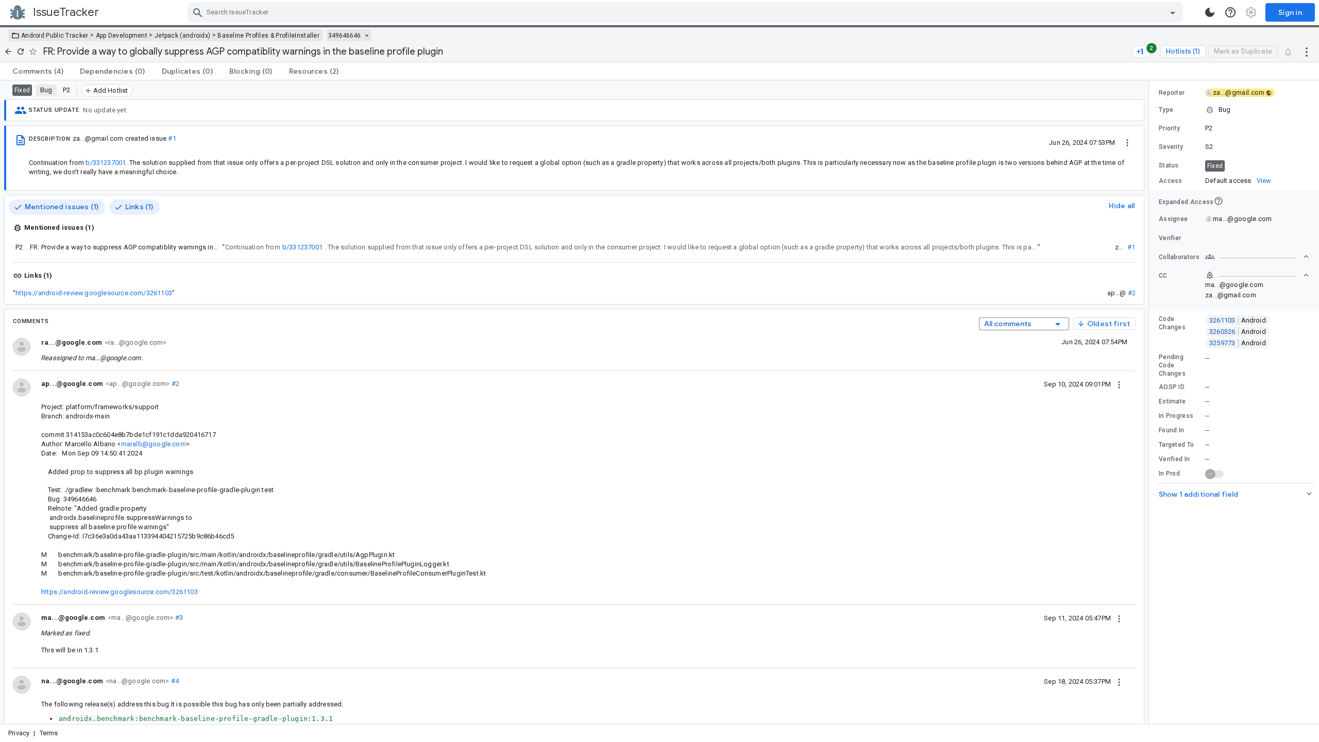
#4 (174, 681)
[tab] (38, 71)
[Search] (198, 12)
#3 (178, 617)
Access (1170, 180)
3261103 (1237, 320)
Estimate (1172, 401)
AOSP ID (1172, 387)
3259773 (1237, 343)
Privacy (18, 733)
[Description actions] (1127, 142)
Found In (1171, 430)
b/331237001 (106, 162)
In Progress (1176, 415)
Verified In (1174, 459)
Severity (1171, 146)
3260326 (1237, 331)
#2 (1132, 293)
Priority (1169, 128)
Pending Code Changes (1172, 365)
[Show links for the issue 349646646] (366, 35)
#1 (172, 138)
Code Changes (1172, 323)
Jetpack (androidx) (182, 35)
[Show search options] (1172, 12)
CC (1163, 275)
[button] (1234, 110)
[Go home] (8, 51)
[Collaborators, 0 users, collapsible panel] (1257, 256)
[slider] (1150, 402)
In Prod (1169, 473)
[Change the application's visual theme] (1209, 12)
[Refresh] (20, 51)
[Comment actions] (1119, 384)
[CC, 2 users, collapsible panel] (1257, 275)
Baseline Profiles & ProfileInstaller (268, 35)
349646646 (344, 35)
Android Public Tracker (55, 35)
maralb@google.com (153, 444)
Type (1166, 109)
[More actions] (1306, 51)
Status (1169, 165)
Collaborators (1179, 257)
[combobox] (686, 12)
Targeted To (1176, 444)
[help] (1230, 12)
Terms (49, 733)
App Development (122, 35)
